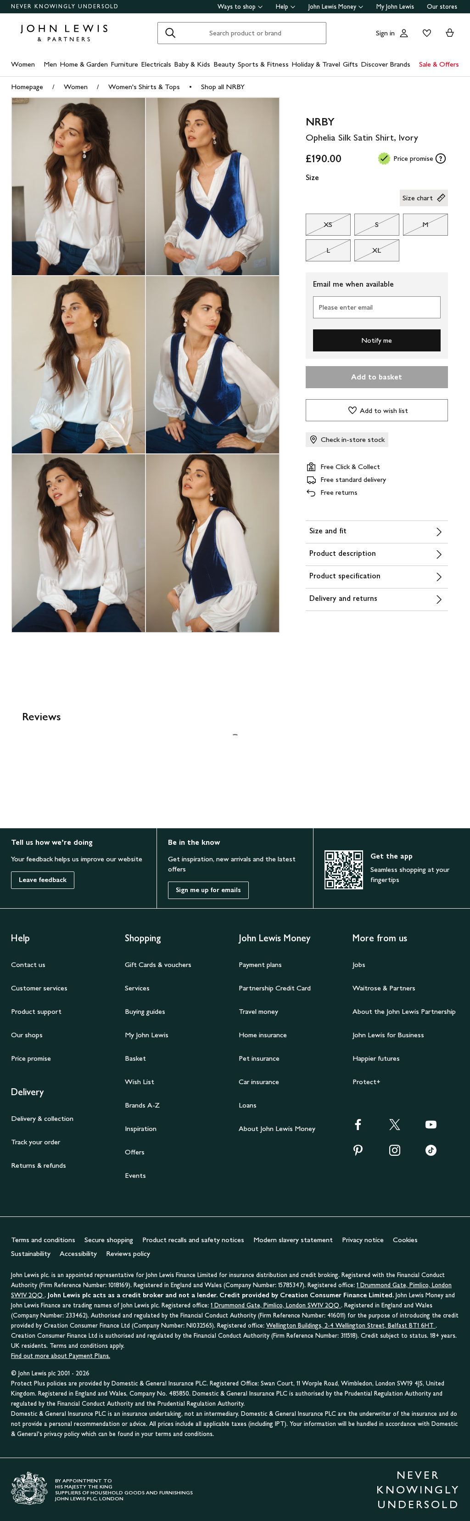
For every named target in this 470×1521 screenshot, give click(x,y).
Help (282, 7)
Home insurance (263, 1034)
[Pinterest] (358, 1153)
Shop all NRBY (223, 86)
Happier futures (376, 1058)
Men (50, 64)
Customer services (39, 988)
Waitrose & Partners (383, 988)
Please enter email (346, 307)
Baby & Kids (192, 64)
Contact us (28, 964)
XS (319, 227)
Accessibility (78, 1253)
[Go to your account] (404, 33)
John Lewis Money (332, 7)
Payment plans (260, 964)
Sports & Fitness (263, 64)
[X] (394, 1127)
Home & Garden (84, 64)
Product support (36, 1011)
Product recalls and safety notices (193, 1239)
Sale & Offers (439, 64)
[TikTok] (430, 1153)
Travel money (258, 1011)
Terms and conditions (43, 1239)
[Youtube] (430, 1127)
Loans (248, 1105)
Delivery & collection (42, 1118)
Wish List (139, 1081)
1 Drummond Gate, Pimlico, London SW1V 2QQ (276, 1305)
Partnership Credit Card (275, 988)
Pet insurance (259, 1058)
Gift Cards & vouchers (158, 964)
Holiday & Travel (315, 64)
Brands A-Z (142, 1105)
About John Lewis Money (277, 1128)
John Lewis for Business (388, 1034)
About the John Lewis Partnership (404, 1011)
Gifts (350, 64)
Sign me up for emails (208, 890)
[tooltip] (440, 158)
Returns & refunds (38, 1165)
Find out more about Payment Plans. (60, 1356)
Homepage (27, 86)
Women (23, 64)
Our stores (442, 7)
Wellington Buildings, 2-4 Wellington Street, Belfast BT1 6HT (351, 1325)
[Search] (170, 33)
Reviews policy (128, 1253)
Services (137, 988)
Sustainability (30, 1253)
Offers (135, 1152)
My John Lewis (395, 7)
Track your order (35, 1141)
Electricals (156, 64)
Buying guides (145, 1011)
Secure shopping (108, 1239)
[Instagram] (394, 1153)
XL (367, 253)
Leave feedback (43, 880)
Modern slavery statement (293, 1239)
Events (135, 1175)
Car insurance (259, 1081)
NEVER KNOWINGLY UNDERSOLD (65, 6)
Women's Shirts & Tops (144, 86)
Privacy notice (363, 1239)
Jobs (358, 964)
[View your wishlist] (425, 33)
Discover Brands (385, 64)
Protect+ (366, 1081)
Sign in (385, 32)
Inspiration (141, 1128)
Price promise (31, 1058)
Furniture (124, 64)
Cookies (405, 1239)
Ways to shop (237, 7)
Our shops (27, 1034)
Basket (135, 1058)
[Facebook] (358, 1127)
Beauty (224, 64)
